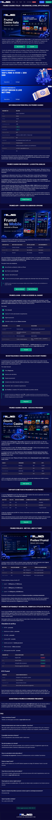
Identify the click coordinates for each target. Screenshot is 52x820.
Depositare (7, 82)
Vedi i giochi (26, 483)
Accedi (41, 2)
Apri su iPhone (32, 289)
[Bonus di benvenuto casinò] (26, 76)
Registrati (48, 2)
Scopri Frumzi (26, 199)
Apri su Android (20, 289)
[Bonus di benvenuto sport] (26, 94)
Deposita (26, 522)
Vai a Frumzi (20, 46)
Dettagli (18, 82)
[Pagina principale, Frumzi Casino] (5, 2)
